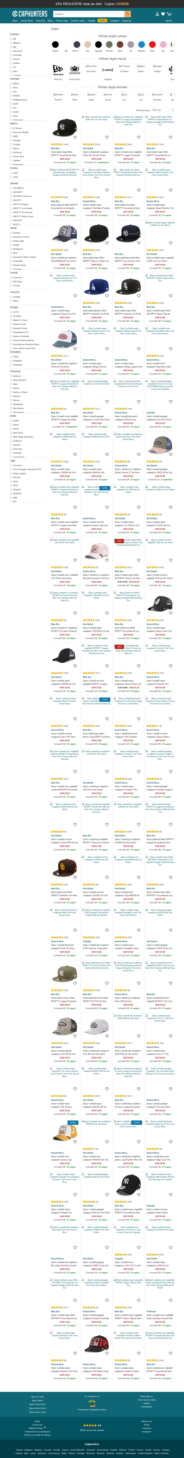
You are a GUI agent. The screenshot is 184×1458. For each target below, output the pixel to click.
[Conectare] (157, 14)
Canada (47, 1450)
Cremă (16, 59)
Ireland (19, 1453)
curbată (16, 297)
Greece (156, 1450)
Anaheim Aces (19, 324)
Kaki (15, 71)
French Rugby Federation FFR (27, 469)
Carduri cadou (78, 20)
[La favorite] (75, 137)
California (17, 441)
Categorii (114, 20)
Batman (16, 396)
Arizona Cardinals (21, 336)
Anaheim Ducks (20, 328)
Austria (19, 1450)
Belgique (29, 1450)
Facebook (146, 1428)
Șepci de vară (37, 1396)
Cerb (15, 116)
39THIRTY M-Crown (22, 196)
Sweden (119, 1453)
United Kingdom (145, 1453)
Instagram (146, 1431)
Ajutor (169, 20)
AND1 (15, 136)
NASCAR (17, 493)
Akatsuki (17, 376)
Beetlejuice (18, 249)
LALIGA (16, 477)
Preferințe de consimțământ (37, 1431)
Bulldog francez (20, 100)
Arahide (16, 233)
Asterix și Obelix (20, 392)
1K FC (16, 312)
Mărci (50, 20)
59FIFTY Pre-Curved (22, 212)
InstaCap (126, 20)
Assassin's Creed (21, 237)
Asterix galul (18, 241)
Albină (16, 83)
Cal (14, 108)
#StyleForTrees (36, 1428)
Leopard (17, 75)
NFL (15, 501)
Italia (26, 1453)
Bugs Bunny (18, 412)
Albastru (17, 43)
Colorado (17, 453)
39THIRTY (18, 192)
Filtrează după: (143, 110)
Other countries (162, 1453)
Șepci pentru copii (37, 1412)
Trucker (16, 285)
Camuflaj (17, 55)
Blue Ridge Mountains (23, 437)
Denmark (91, 1450)
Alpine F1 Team (20, 320)
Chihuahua (18, 120)
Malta (64, 1453)
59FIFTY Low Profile (22, 208)
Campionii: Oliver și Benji (24, 257)
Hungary (166, 1450)
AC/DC (16, 420)
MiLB (15, 481)
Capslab (17, 140)
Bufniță (16, 96)
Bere (15, 253)
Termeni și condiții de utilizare (37, 1435)
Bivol (15, 87)
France (140, 1450)
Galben (16, 63)
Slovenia (110, 1453)
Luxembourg (54, 1453)
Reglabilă (17, 361)
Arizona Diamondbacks (23, 340)
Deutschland (102, 1450)
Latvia (33, 1453)
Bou (15, 91)
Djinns (16, 148)
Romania (91, 1453)
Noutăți (91, 20)
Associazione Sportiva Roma (26, 344)
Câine (16, 104)
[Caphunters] (37, 13)
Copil (15, 177)
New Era (40, 20)
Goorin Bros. (27, 20)
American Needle (21, 132)
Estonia (122, 1450)
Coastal (16, 144)
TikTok (147, 1425)
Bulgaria (38, 1450)
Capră (16, 112)
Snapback (17, 365)
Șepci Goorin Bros (37, 1404)
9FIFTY (16, 224)
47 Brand (17, 128)
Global (148, 1450)
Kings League (19, 473)
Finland (131, 1450)
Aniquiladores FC (21, 332)
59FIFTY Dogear (21, 204)
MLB (15, 485)
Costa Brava (18, 457)
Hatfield (16, 160)
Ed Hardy (17, 152)
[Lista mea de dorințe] (163, 14)
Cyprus (65, 1450)
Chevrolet (17, 449)
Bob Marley (18, 408)
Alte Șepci (17, 281)
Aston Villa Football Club (24, 348)
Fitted (15, 357)
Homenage (18, 164)
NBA (15, 497)
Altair (15, 384)
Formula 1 (18, 465)
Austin (16, 429)
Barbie (16, 245)
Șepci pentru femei (37, 1408)
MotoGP (17, 489)
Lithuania (42, 1453)
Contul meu (37, 1425)
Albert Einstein (19, 380)
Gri (14, 67)
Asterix (16, 388)
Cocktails (17, 269)
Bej (14, 47)
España (113, 1450)
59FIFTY (17, 200)
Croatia (56, 1450)
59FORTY (17, 220)
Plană (15, 301)
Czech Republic (77, 1450)
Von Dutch (88, 148)
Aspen (16, 425)
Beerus (16, 400)
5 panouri (17, 277)
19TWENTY (18, 188)
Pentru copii (62, 20)
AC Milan (17, 316)
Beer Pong (18, 433)
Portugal (81, 1453)
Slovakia (100, 1453)
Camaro (17, 445)
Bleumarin (17, 51)
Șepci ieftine (37, 1400)
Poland (72, 1453)
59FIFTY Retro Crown (23, 216)
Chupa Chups (19, 265)
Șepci (15, 20)
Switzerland (130, 1453)
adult (15, 173)
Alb (14, 39)
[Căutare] (127, 14)
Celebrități (17, 261)
